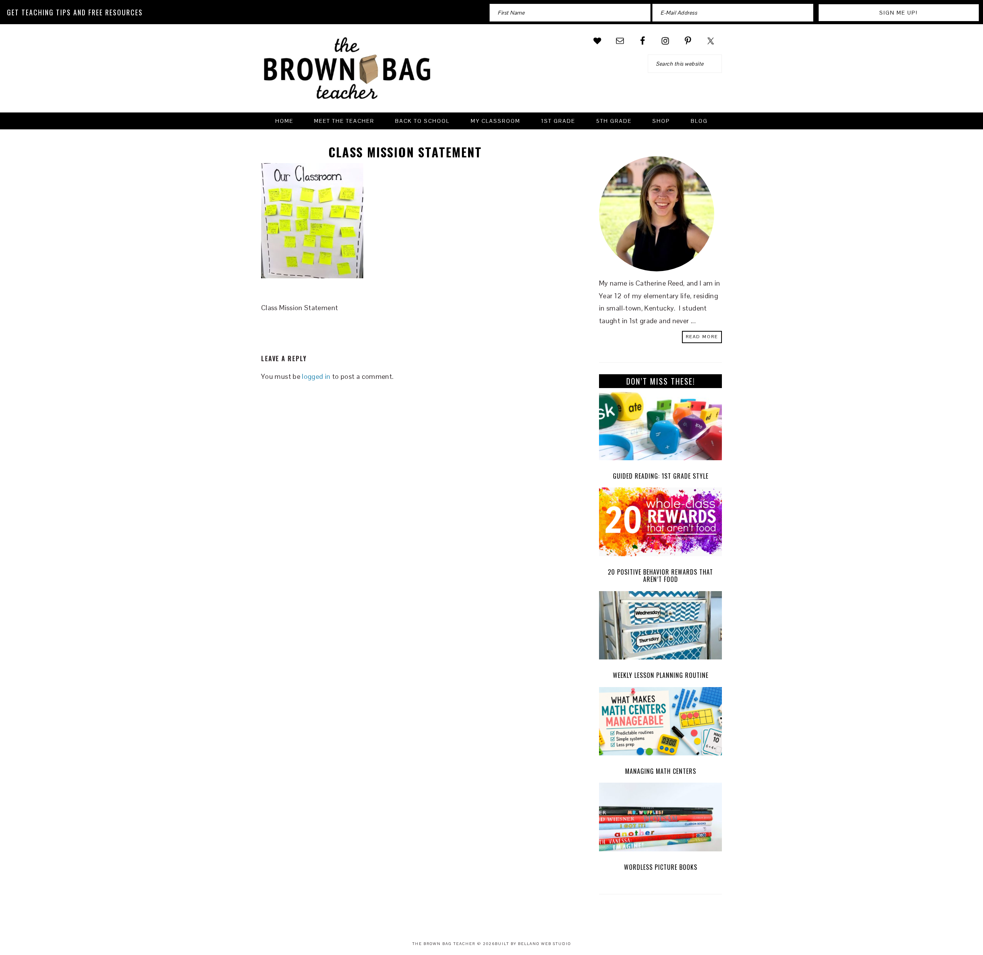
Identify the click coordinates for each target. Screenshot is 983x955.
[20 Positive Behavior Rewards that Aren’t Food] (660, 523)
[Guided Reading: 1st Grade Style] (660, 428)
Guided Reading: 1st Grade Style (660, 476)
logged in (316, 376)
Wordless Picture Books (660, 867)
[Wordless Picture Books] (660, 819)
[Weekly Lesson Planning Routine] (660, 627)
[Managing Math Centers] (660, 723)
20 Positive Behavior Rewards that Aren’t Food (660, 575)
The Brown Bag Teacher (347, 73)
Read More (702, 337)
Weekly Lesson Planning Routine (660, 675)
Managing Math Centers (660, 771)
